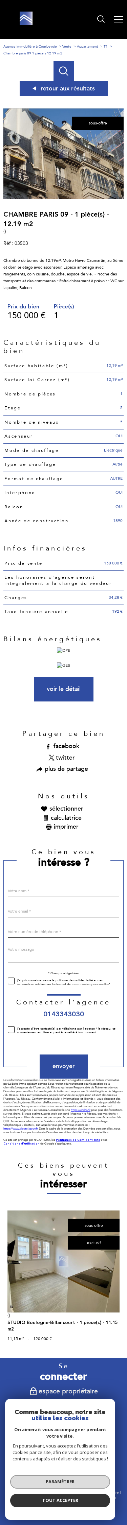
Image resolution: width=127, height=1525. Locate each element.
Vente (66, 46)
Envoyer (63, 1066)
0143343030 (63, 1014)
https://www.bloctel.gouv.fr (20, 1128)
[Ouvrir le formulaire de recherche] (101, 19)
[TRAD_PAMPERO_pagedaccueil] (26, 24)
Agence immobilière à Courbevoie (30, 46)
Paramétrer (60, 1481)
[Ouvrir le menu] (118, 19)
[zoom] (63, 197)
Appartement (87, 46)
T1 (106, 46)
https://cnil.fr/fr (80, 1110)
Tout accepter (60, 1500)
